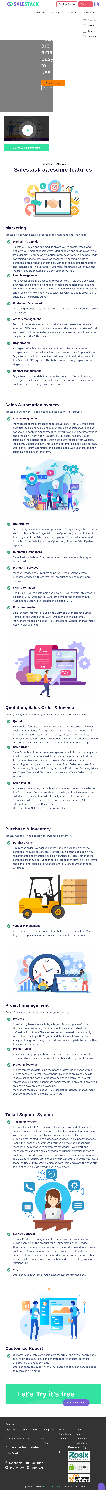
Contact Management (27, 370)
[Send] (59, 1452)
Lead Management (25, 275)
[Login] (96, 4)
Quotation (19, 721)
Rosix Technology (53, 1486)
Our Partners (30, 1429)
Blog (90, 31)
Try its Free (53, 83)
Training (92, 20)
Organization (21, 343)
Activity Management (27, 319)
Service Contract (24, 1233)
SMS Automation (24, 587)
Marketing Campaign (26, 241)
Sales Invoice (22, 782)
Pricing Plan (47, 1429)
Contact (86, 4)
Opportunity (21, 523)
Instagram (17, 1467)
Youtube (37, 1463)
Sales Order (21, 746)
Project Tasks (22, 1048)
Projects (18, 1018)
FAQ (16, 1269)
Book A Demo (67, 4)
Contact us (65, 1438)
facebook (15, 1463)
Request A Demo (53, 87)
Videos (91, 25)
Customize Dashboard (27, 303)
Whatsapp (38, 1467)
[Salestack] (21, 3)
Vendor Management (26, 925)
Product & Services (25, 567)
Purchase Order (23, 842)
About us (28, 1438)
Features (10, 1429)
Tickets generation (25, 1121)
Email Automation (24, 607)
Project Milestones (25, 1064)
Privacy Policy (13, 1438)
